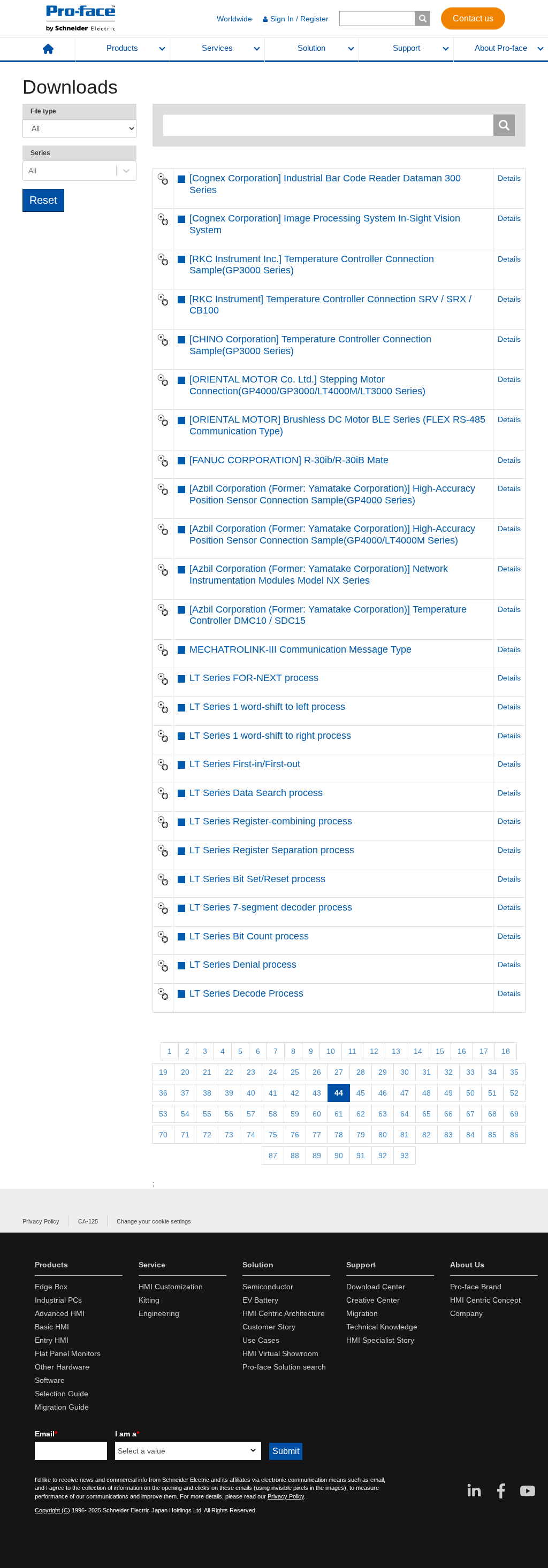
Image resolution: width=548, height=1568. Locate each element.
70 (163, 1134)
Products (122, 48)
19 (163, 1072)
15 (440, 1051)
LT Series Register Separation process (271, 850)
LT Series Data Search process (256, 792)
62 (360, 1114)
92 (382, 1155)
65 (426, 1114)
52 (514, 1093)
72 (207, 1134)
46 (382, 1093)
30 (404, 1072)
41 (273, 1093)
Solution (311, 48)
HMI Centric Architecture (283, 1313)
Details (509, 178)
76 (295, 1134)
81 (404, 1134)
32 (448, 1072)
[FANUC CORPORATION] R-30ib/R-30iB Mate (289, 460)
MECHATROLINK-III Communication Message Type (300, 649)
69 (514, 1114)
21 (207, 1072)
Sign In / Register (299, 18)
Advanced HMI (60, 1313)
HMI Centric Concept (485, 1300)
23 (251, 1072)
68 (492, 1114)
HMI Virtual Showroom (280, 1353)
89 (317, 1155)
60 (317, 1114)
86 (514, 1134)
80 (382, 1134)
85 (492, 1134)
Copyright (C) (52, 1510)
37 (185, 1093)
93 (404, 1155)
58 (273, 1114)
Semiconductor (267, 1286)
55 (207, 1114)
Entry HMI (51, 1340)
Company (466, 1313)
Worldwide (234, 18)
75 (273, 1134)
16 (462, 1051)
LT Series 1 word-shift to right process (270, 735)
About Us (467, 1264)
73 (229, 1134)
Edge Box (51, 1286)
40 (251, 1093)
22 (229, 1072)
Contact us (473, 17)
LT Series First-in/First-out (244, 764)
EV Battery (260, 1300)
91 (360, 1155)
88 (295, 1155)
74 (251, 1134)
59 (295, 1114)
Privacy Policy (40, 1221)
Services (217, 48)
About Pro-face (501, 48)
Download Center (375, 1286)
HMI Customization (171, 1286)
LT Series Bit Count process (249, 936)
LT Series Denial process (242, 964)
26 (317, 1072)
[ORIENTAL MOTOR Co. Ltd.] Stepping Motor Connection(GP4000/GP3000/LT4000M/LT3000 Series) (307, 385)
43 (317, 1093)
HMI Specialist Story (380, 1340)
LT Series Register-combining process (270, 821)
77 (317, 1134)
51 (492, 1093)
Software (50, 1380)
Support (406, 48)
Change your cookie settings (154, 1221)
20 (185, 1072)
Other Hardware (62, 1367)
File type (43, 111)
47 (404, 1093)
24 (273, 1072)
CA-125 (88, 1221)
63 (382, 1114)
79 (360, 1134)
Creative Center (373, 1300)
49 (448, 1093)
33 (470, 1072)
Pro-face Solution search (284, 1367)
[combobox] (29, 170)
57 (251, 1114)
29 (382, 1072)
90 (338, 1155)
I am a (127, 1433)
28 (360, 1072)
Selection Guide (61, 1393)
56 (229, 1114)
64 (404, 1114)
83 (448, 1134)
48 (426, 1093)
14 (418, 1051)
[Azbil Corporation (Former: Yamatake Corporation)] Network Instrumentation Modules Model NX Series (318, 574)
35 (514, 1072)
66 (448, 1114)
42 (295, 1093)
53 (163, 1114)
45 (360, 1093)
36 (163, 1093)
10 (330, 1051)
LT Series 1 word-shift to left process (267, 706)
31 (426, 1072)
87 (273, 1155)
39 (229, 1093)
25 (295, 1072)
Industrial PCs (58, 1300)
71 (185, 1134)
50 (470, 1093)
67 (470, 1114)
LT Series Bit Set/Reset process (257, 879)
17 (484, 1051)
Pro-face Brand (475, 1286)
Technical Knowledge (381, 1326)
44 (338, 1093)
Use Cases (260, 1340)
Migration (362, 1313)
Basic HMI (52, 1326)
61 (338, 1114)
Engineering (159, 1313)
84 (470, 1134)
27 (338, 1072)
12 (374, 1051)
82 (426, 1134)
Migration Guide (62, 1407)
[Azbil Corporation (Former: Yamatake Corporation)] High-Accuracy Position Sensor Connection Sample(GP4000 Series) (332, 494)
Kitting (149, 1300)
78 (338, 1134)
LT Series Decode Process (246, 993)
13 (396, 1051)
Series (40, 153)
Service (152, 1264)
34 (492, 1072)
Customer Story (268, 1326)
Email (46, 1433)
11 (352, 1051)
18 (505, 1051)
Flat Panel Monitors (68, 1353)
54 (185, 1114)
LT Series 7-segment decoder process (270, 907)
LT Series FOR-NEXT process (253, 677)
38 (207, 1093)
